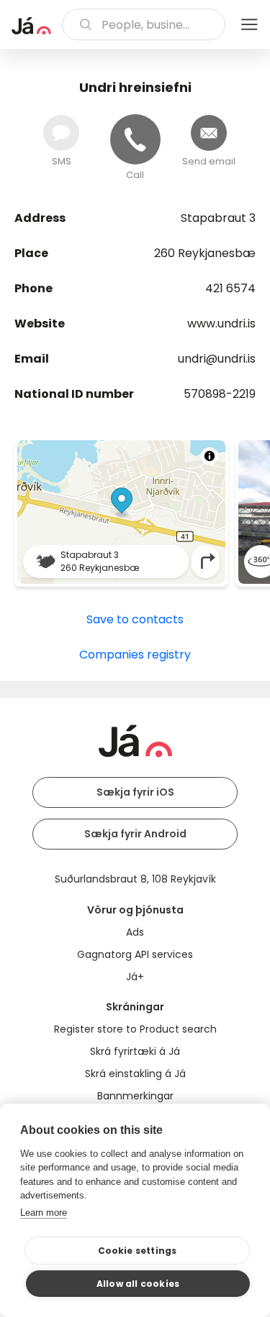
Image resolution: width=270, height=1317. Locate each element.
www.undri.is (221, 323)
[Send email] (209, 133)
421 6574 (230, 288)
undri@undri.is (217, 358)
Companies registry (135, 654)
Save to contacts (135, 619)
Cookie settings (137, 1250)
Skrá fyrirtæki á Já (135, 1051)
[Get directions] (208, 561)
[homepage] (31, 25)
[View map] (121, 512)
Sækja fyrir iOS (135, 792)
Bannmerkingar (135, 1096)
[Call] (135, 139)
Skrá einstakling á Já (135, 1073)
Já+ (135, 976)
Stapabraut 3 (218, 218)
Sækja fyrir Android (135, 834)
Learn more (43, 1212)
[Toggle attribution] (209, 456)
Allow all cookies (137, 1284)
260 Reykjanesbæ (205, 253)
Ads (135, 932)
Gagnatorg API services (135, 954)
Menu (249, 24)
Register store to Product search (135, 1029)
